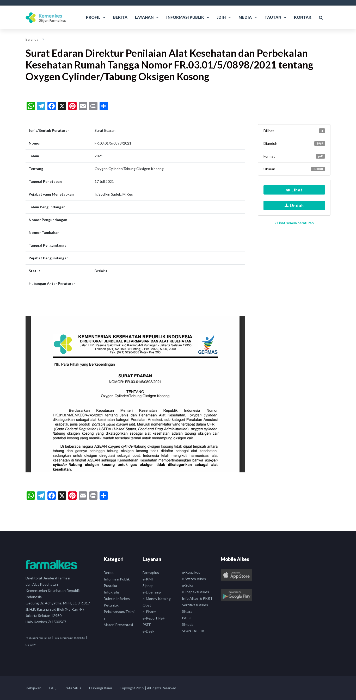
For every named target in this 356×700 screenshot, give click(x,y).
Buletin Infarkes (117, 598)
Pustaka (110, 585)
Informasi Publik (185, 17)
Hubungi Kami (100, 688)
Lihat (296, 189)
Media (245, 17)
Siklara (187, 611)
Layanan (144, 17)
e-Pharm (149, 611)
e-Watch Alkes (194, 579)
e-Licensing (152, 592)
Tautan (273, 17)
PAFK (186, 618)
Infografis (112, 592)
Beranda (32, 39)
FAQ (53, 688)
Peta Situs (72, 688)
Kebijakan (33, 688)
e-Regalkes (191, 572)
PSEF (147, 624)
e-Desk (148, 631)
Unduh (296, 205)
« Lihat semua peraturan (294, 223)
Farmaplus (151, 572)
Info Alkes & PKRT (197, 598)
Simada (187, 624)
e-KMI (148, 579)
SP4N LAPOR (193, 631)
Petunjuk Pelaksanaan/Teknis (119, 611)
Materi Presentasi (118, 624)
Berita (120, 17)
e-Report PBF (154, 618)
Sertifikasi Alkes (195, 605)
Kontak (302, 17)
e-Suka (187, 585)
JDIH (221, 17)
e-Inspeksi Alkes (195, 592)
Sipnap (148, 585)
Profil (93, 17)
